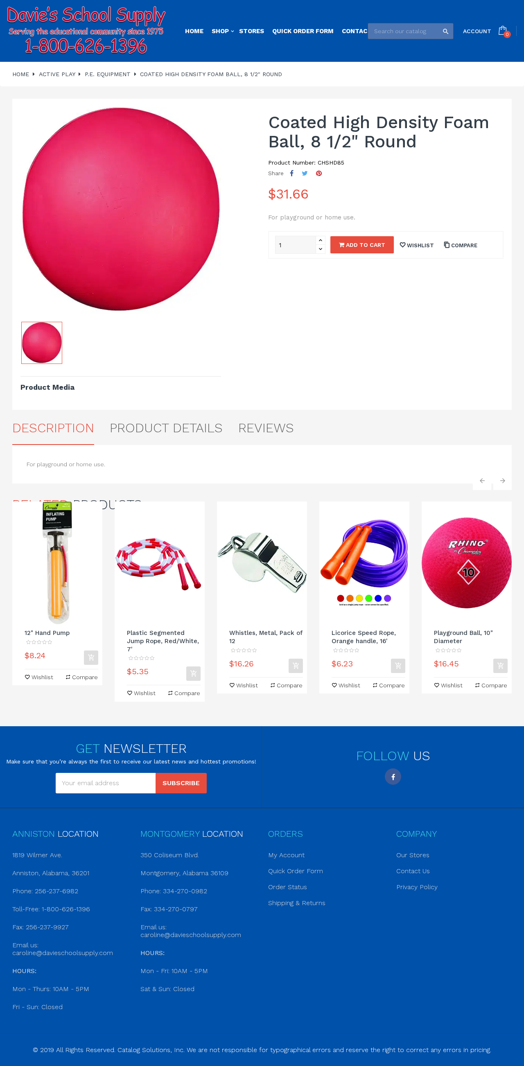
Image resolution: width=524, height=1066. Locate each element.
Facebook (393, 776)
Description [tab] (53, 428)
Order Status (287, 887)
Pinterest (319, 173)
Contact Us (413, 871)
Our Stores (412, 855)
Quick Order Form (295, 871)
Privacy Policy (417, 887)
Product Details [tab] (166, 428)
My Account (286, 855)
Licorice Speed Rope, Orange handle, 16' (364, 637)
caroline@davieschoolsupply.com (62, 953)
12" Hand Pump (47, 633)
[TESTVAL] (86, 31)
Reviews (266, 428)
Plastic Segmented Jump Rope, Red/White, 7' (163, 641)
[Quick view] (57, 563)
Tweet (305, 173)
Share (292, 173)
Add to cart (364, 245)
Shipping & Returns (296, 903)
